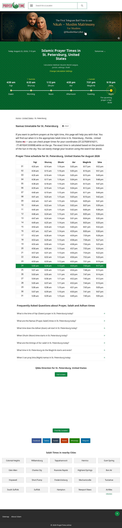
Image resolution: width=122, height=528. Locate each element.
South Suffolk (13, 489)
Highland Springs (85, 470)
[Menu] (31, 5)
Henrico (85, 460)
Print (67, 126)
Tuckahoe (109, 480)
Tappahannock (61, 460)
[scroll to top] (117, 513)
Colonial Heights (13, 460)
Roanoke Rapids (61, 470)
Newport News (85, 489)
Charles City (37, 470)
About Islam (16, 516)
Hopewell (13, 480)
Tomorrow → (100, 51)
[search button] (82, 6)
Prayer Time (13, 5)
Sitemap (5, 516)
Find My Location (61, 430)
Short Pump (37, 480)
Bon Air (109, 470)
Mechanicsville (85, 480)
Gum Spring (109, 460)
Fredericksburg (60, 480)
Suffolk (37, 489)
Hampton (61, 489)
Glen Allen (13, 470)
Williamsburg (37, 460)
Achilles (109, 489)
